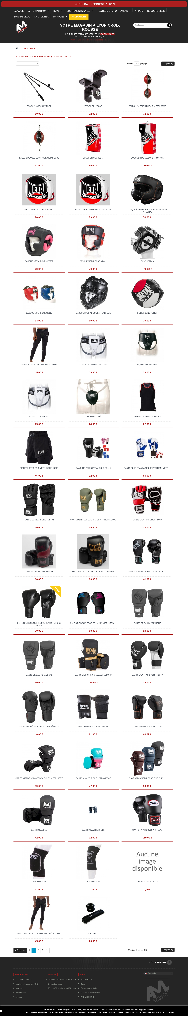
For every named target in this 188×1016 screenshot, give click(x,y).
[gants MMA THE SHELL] (93, 810)
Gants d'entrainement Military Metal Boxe (93, 520)
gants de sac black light (147, 623)
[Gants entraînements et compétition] (39, 706)
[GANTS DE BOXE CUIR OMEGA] (39, 551)
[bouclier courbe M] (93, 138)
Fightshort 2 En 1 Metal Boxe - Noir (39, 468)
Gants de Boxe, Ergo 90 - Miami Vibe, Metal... (93, 623)
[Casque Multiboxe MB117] (39, 293)
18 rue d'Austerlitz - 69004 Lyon (62, 988)
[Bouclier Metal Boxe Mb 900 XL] (147, 138)
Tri (14, 64)
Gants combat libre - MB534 (39, 520)
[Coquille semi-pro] (39, 396)
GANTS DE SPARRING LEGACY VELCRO (93, 675)
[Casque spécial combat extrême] (93, 293)
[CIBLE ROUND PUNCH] (147, 293)
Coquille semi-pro (39, 416)
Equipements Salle (89, 988)
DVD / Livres (41, 17)
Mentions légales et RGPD (27, 984)
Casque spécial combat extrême (93, 313)
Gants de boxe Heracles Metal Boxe (147, 571)
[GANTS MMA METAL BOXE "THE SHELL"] (147, 758)
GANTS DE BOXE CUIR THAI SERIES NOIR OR (93, 571)
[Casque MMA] (147, 241)
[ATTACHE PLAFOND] (93, 86)
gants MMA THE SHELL (93, 830)
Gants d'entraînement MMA (147, 520)
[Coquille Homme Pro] (147, 344)
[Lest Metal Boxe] (93, 913)
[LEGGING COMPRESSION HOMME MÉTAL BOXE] (39, 913)
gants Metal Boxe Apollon (147, 726)
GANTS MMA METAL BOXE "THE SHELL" (147, 778)
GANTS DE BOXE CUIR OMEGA (39, 571)
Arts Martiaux (37, 11)
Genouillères (39, 882)
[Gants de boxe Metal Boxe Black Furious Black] (39, 603)
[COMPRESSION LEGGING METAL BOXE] (39, 344)
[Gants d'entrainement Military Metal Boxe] (93, 500)
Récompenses (156, 11)
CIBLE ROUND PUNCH (147, 313)
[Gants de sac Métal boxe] (39, 655)
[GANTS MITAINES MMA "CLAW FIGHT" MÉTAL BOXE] (39, 758)
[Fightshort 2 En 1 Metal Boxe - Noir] (39, 448)
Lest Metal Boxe (93, 933)
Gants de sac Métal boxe (39, 675)
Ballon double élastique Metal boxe (39, 158)
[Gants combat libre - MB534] (39, 500)
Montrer (130, 64)
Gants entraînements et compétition (39, 726)
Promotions (78, 17)
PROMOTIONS (87, 997)
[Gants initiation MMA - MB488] (93, 706)
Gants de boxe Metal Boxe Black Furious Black (39, 624)
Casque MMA (147, 261)
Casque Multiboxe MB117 (39, 313)
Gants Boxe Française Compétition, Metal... (147, 468)
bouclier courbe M (93, 158)
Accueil (19, 11)
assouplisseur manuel (39, 106)
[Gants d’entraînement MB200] (147, 655)
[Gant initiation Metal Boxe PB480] (93, 448)
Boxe (56, 11)
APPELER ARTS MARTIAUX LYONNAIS (95, 4)
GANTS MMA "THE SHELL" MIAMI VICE (93, 778)
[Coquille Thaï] (93, 396)
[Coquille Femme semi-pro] (93, 344)
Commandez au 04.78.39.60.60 (62, 979)
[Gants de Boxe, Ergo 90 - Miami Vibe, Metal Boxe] (93, 603)
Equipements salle (78, 11)
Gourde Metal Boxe (147, 882)
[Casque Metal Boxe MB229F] (39, 241)
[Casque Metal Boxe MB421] (93, 241)
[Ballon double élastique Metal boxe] (39, 138)
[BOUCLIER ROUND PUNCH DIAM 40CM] (93, 189)
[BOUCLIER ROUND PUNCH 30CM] (39, 189)
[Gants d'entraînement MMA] (147, 500)
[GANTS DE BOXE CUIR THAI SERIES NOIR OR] (93, 551)
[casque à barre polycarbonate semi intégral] (147, 189)
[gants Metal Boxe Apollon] (147, 706)
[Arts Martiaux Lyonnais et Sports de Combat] (22, 27)
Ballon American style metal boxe (147, 106)
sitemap (19, 997)
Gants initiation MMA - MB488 (93, 726)
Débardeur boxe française (147, 416)
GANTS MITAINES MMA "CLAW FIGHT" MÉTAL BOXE (39, 778)
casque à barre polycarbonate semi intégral (147, 210)
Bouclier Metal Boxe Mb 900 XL (147, 158)
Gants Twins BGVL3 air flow (147, 830)
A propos (19, 988)
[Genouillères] (39, 861)
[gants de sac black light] (147, 603)
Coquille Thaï (93, 416)
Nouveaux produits (24, 979)
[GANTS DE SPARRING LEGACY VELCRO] (93, 655)
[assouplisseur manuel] (39, 86)
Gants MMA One (39, 830)
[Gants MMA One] (39, 810)
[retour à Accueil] (17, 49)
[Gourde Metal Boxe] (147, 861)
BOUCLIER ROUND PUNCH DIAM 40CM (93, 209)
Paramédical (22, 17)
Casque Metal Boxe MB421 (93, 261)
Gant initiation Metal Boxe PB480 (93, 468)
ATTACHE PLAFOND (93, 106)
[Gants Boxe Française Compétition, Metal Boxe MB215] (147, 448)
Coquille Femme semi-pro (93, 365)
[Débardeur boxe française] (147, 396)
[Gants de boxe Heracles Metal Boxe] (147, 551)
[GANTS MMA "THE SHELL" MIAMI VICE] (93, 758)
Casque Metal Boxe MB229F (39, 261)
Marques (58, 17)
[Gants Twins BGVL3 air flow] (147, 810)
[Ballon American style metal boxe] (147, 86)
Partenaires (21, 993)
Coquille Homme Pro (147, 365)
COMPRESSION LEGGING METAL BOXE (39, 365)
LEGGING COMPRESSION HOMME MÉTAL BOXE (39, 933)
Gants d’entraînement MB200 (147, 675)
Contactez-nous (55, 984)
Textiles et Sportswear (112, 11)
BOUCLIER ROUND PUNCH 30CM (39, 209)
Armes (139, 11)
